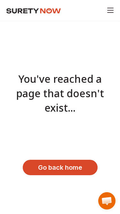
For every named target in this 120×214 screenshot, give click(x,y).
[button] (107, 201)
